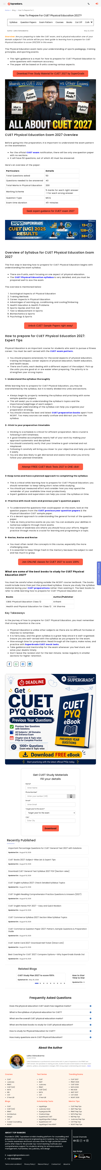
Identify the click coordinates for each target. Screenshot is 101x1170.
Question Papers (28, 22)
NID (8, 1092)
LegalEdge (43, 1106)
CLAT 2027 (74, 1079)
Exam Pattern (46, 22)
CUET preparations (39, 588)
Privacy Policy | (29, 1164)
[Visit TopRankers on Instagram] (80, 1141)
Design (9, 1117)
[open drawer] (4, 4)
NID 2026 (74, 1090)
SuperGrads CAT (45, 1122)
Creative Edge (44, 1114)
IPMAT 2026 (75, 1082)
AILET (40, 1082)
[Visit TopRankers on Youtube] (74, 1141)
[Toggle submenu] (91, 22)
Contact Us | (56, 1164)
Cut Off (78, 22)
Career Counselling (14, 1122)
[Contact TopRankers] (89, 4)
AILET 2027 (74, 1092)
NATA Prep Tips (76, 1114)
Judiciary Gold (44, 1109)
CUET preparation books (66, 412)
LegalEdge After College (48, 1119)
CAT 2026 (74, 1095)
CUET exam (32, 152)
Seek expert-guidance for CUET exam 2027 (50, 211)
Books (69, 22)
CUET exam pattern (61, 351)
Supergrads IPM (45, 1111)
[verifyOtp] (71, 796)
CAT (8, 1095)
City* (27, 817)
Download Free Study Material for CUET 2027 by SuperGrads (50, 73)
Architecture (11, 1114)
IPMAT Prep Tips (76, 1111)
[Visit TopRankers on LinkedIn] (87, 1141)
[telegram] (22, 665)
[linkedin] (28, 665)
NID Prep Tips (75, 1117)
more (89, 1066)
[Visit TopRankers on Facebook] (77, 1141)
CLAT (9, 1079)
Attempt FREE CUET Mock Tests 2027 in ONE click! (50, 466)
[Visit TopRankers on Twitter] (84, 1141)
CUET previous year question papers (59, 510)
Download (50, 828)
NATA (9, 1090)
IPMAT (9, 1084)
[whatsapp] (15, 665)
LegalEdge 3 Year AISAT (47, 1124)
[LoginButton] (97, 4)
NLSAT (9, 1124)
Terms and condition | (13, 1164)
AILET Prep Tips (76, 1109)
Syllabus (13, 22)
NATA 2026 (75, 1087)
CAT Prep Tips (76, 1122)
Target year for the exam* (35, 809)
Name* (28, 784)
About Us (66, 1164)
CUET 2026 (75, 1084)
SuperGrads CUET (45, 1117)
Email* (28, 800)
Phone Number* (31, 792)
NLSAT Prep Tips (76, 1124)
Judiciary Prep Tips (78, 1119)
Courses (59, 22)
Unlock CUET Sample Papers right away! (50, 325)
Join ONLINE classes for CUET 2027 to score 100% (50, 562)
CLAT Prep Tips (76, 1106)
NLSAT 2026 (75, 1097)
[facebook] (8, 665)
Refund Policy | (43, 1164)
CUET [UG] (11, 1087)
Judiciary (10, 1082)
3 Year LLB (10, 1097)
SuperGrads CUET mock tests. (42, 644)
